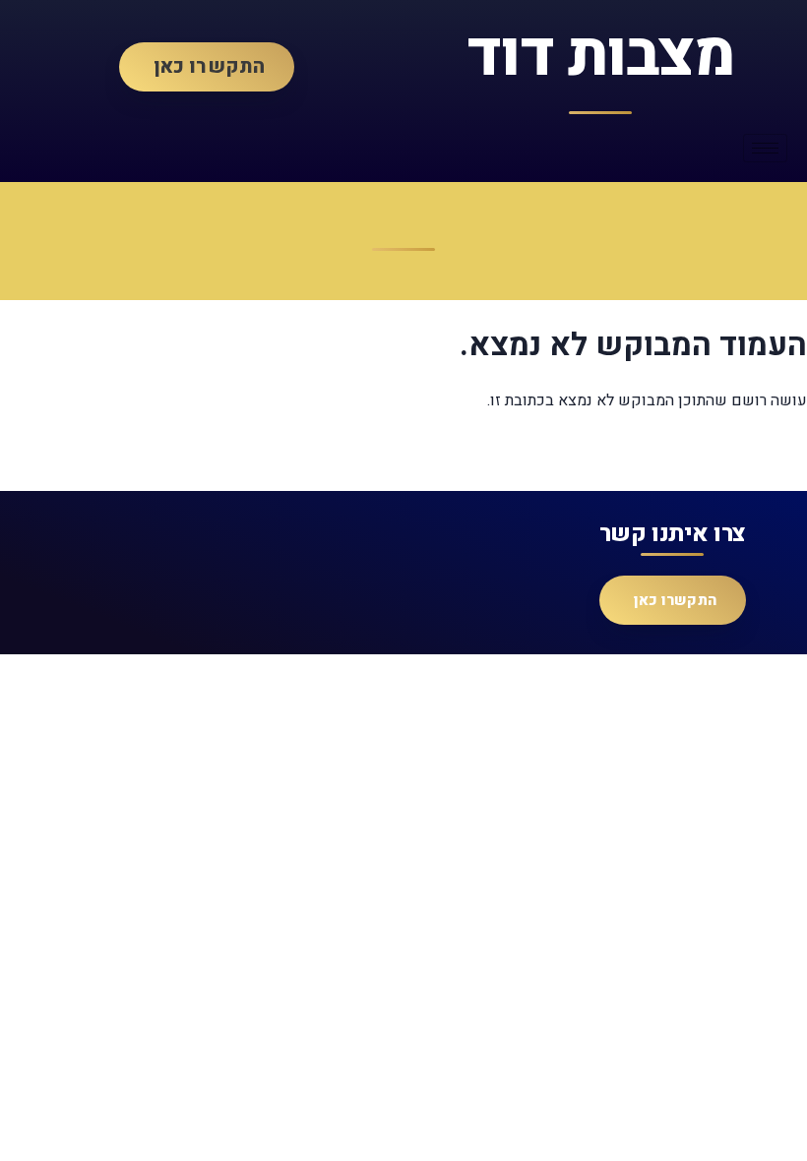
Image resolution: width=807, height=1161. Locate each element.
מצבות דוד (600, 55)
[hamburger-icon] (765, 148)
